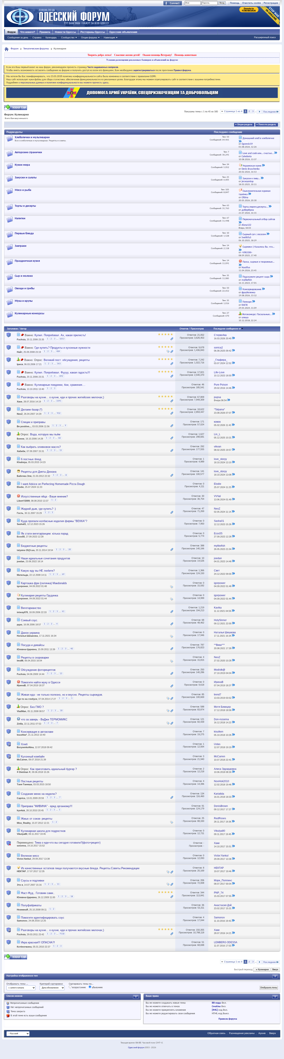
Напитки (20, 218)
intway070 (22, 612)
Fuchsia (21, 339)
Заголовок (12, 329)
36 (203, 905)
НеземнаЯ (22, 909)
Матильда (22, 575)
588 (202, 706)
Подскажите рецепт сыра (256, 277)
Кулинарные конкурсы (29, 313)
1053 (61, 339)
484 (58, 351)
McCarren (22, 759)
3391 (58, 401)
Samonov (22, 920)
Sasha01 (21, 524)
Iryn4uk (21, 810)
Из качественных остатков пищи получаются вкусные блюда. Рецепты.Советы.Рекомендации (80, 868)
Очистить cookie (251, 3)
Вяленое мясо (30, 855)
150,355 (200, 930)
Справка (36, 37)
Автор (23, 329)
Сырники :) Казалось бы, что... (258, 247)
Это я (20, 885)
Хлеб (24, 744)
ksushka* (22, 735)
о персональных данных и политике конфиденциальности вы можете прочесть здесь (64, 82)
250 (202, 669)
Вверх (275, 970)
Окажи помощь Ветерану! (157, 55)
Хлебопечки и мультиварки (32, 137)
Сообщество (67, 37)
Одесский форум (136, 1047)
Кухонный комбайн (32, 756)
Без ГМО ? (37, 707)
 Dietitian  (24, 772)
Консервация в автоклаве (37, 731)
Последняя (269, 111)
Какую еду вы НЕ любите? (38, 570)
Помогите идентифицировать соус (42, 917)
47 (203, 508)
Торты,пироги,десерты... (255, 207)
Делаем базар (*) (31, 409)
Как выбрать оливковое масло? (41, 446)
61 (63, 611)
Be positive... (24, 426)
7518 (61, 934)
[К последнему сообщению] (233, 338)
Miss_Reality (24, 822)
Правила (45, 32)
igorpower (22, 586)
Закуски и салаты (26, 177)
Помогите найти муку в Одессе (40, 682)
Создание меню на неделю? (39, 793)
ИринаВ (21, 685)
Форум (11, 32)
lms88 (20, 660)
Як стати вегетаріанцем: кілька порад (44, 533)
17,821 (200, 372)
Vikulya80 (22, 834)
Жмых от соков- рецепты (36, 818)
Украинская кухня (252, 166)
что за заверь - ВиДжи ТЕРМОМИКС (44, 719)
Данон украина (30, 632)
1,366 (201, 570)
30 (203, 496)
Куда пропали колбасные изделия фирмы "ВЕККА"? (54, 521)
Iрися (20, 364)
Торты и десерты (25, 206)
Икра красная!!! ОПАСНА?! (38, 942)
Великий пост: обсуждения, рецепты (67, 360)
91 (203, 806)
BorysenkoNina (25, 747)
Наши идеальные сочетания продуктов (45, 558)
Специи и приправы (33, 422)
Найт (19, 352)
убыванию (97, 987)
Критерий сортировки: (51, 984)
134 (202, 793)
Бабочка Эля (24, 476)
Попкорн (247, 302)
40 (71, 649)
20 (69, 549)
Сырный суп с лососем (254, 234)
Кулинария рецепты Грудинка (39, 595)
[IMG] (215, 1010)
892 (61, 376)
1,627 (201, 434)
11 (58, 884)
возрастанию (79, 987)
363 (59, 364)
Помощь (235, 3)
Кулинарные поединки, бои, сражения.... (60, 384)
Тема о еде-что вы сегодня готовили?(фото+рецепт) (67, 842)
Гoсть (20, 513)
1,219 (201, 607)
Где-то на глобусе (27, 699)
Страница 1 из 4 (233, 111)
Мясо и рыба (23, 190)
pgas (19, 624)
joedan (20, 561)
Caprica (21, 798)
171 (202, 421)
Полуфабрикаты (31, 905)
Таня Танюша (24, 784)
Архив (261, 1033)
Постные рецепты (32, 781)
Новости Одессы (65, 32)
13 (61, 673)
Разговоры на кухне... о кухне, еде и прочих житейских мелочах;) (62, 397)
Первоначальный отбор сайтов (259, 219)
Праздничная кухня (27, 261)
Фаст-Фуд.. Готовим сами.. (38, 893)
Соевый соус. (29, 620)
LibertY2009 (23, 500)
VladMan (21, 711)
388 (202, 545)
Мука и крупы (24, 301)
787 (202, 644)
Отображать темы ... (17, 984)
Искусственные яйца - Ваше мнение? (44, 496)
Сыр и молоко (24, 276)
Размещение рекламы (242, 1033)
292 (202, 446)
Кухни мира (22, 164)
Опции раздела (244, 125)
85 (203, 694)
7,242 (201, 359)
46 (203, 384)
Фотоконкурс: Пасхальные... (257, 314)
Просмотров (197, 329)
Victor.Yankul (24, 858)
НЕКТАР (21, 871)
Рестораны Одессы (92, 32)
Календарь (51, 37)
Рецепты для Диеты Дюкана (38, 471)
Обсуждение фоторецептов (38, 669)
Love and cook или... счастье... (258, 153)
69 (63, 574)
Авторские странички (28, 152)
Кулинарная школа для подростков (43, 830)
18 (71, 896)
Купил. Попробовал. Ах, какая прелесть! (60, 335)
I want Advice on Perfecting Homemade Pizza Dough (53, 484)
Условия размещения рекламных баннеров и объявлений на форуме (142, 60)
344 (202, 892)
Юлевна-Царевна (27, 649)
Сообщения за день (17, 37)
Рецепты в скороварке (35, 657)
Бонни (20, 438)
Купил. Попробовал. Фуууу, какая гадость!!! (62, 372)
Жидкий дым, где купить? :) (38, 508)
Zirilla (20, 723)
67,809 (200, 397)
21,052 (200, 335)
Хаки (19, 401)
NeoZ (20, 414)
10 (203, 558)
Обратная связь (216, 1033)
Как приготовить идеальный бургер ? (53, 769)
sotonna (21, 845)
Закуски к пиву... (251, 178)
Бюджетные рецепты (34, 545)
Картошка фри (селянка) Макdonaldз (44, 583)
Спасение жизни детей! (127, 55)
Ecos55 (21, 536)
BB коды (216, 1003)
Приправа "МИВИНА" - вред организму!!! (46, 806)
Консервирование (252, 289)
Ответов (184, 329)
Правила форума (228, 1019)
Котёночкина (24, 946)
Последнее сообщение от (227, 329)
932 (59, 413)
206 (202, 880)
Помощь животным (185, 55)
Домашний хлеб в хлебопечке (258, 138)
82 (59, 438)
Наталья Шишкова (27, 636)
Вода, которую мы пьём (45, 434)
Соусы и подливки (32, 880)
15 (60, 450)
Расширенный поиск (265, 37)
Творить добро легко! (100, 55)
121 (202, 719)
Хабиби (21, 451)
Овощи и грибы (25, 288)
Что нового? (27, 32)
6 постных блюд (31, 459)
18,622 (200, 409)
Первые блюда (24, 233)
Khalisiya (22, 462)
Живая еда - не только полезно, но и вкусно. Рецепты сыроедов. (62, 694)
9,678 (201, 347)
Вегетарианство (31, 608)
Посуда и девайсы (32, 645)
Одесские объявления (123, 32)
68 (203, 620)
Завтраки (20, 246)
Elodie (20, 487)
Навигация (109, 37)
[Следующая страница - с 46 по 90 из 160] (259, 112)
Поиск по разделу (267, 125)
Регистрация (271, 3)
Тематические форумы (36, 48)
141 (202, 471)
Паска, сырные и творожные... (258, 262)
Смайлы (216, 1006)
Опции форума (89, 37)
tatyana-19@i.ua (26, 550)
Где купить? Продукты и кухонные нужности (62, 347)
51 (203, 942)
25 (203, 818)
